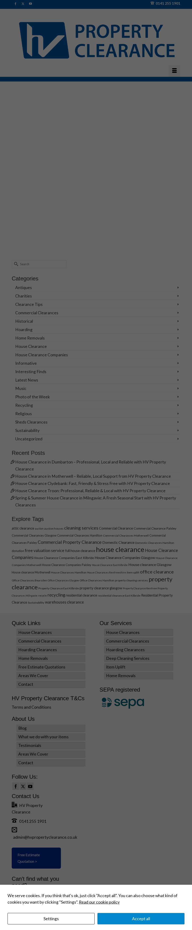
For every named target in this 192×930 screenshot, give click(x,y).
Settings (51, 918)
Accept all (141, 918)
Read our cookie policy (99, 902)
